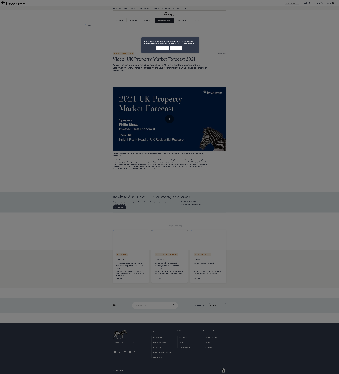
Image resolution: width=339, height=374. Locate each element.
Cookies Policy (191, 43)
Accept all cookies (176, 48)
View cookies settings (162, 48)
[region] (170, 45)
